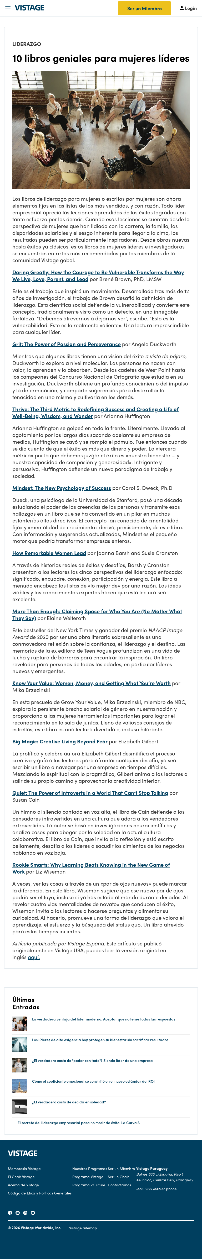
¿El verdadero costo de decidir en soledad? (69, 1101)
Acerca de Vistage (23, 1184)
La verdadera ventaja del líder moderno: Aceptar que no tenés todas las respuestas (103, 1019)
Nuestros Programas (89, 1168)
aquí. (34, 957)
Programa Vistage (87, 1176)
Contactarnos (119, 1184)
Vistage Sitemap (83, 1227)
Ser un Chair (118, 1176)
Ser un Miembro (144, 8)
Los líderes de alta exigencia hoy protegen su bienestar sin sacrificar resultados (100, 1039)
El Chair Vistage (21, 1176)
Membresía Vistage (24, 1168)
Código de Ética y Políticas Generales (40, 1192)
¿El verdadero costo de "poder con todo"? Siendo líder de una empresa (92, 1060)
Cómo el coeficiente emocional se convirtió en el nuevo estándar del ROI (93, 1081)
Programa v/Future (88, 1184)
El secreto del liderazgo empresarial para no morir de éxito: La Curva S (79, 1122)
